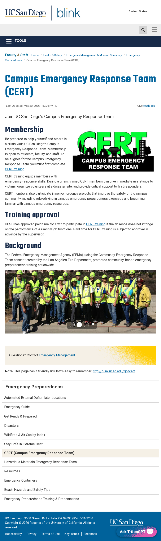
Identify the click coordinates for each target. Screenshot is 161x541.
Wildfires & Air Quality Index (24, 435)
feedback (149, 105)
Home (35, 55)
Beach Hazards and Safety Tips (27, 490)
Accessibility (13, 534)
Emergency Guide (17, 407)
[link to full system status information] (152, 11)
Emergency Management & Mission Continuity (94, 55)
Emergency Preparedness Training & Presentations (41, 499)
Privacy (31, 534)
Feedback (90, 534)
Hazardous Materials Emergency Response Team (40, 462)
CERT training (14, 169)
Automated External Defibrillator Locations (35, 398)
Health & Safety (52, 55)
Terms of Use (50, 534)
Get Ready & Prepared (20, 416)
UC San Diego (24, 15)
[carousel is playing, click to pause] (93, 324)
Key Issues (72, 534)
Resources (12, 471)
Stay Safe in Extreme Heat (23, 444)
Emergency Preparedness (34, 386)
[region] (80, 302)
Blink (65, 15)
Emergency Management (57, 355)
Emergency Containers (20, 480)
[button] (72, 324)
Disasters (11, 426)
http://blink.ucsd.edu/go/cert (114, 371)
